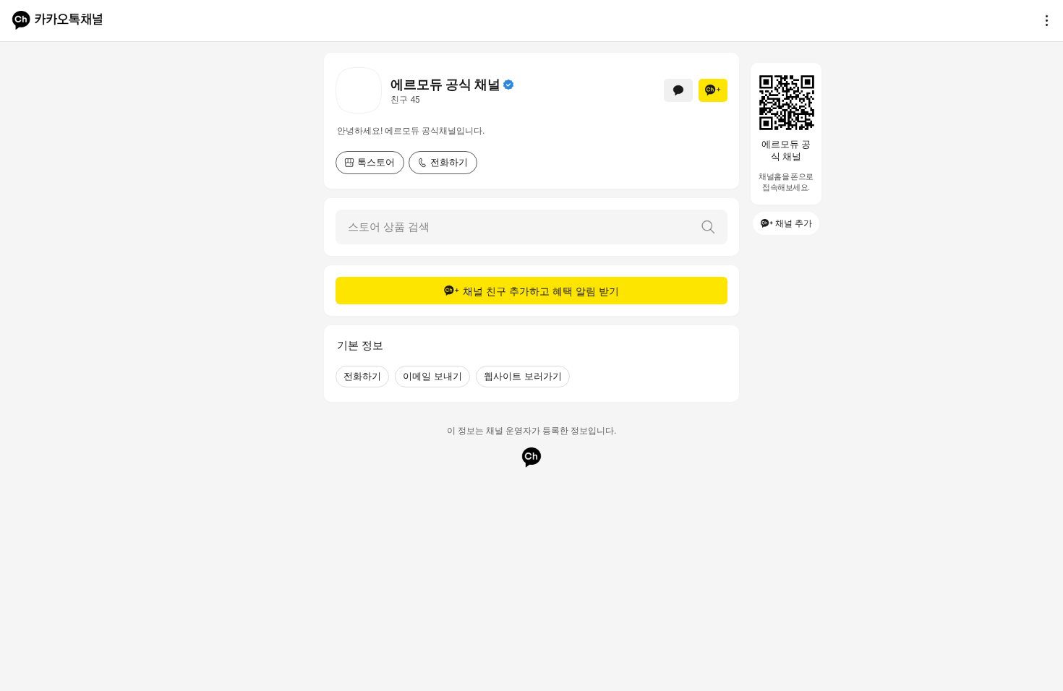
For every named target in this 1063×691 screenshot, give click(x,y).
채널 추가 (793, 223)
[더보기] (1042, 20)
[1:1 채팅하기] (678, 90)
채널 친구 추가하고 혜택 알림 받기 (541, 291)
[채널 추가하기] (713, 90)
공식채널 (508, 84)
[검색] (708, 227)
